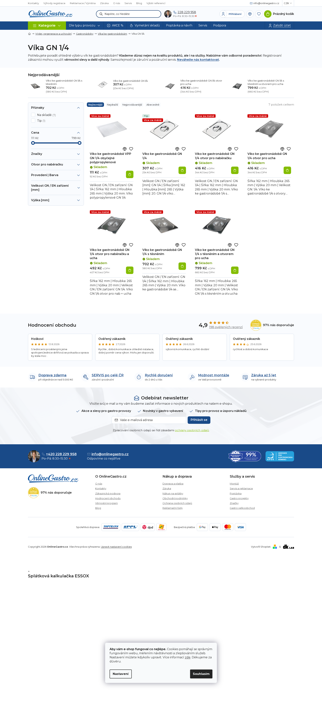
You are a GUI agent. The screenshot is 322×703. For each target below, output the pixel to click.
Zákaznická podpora (107, 493)
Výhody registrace (54, 3)
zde (187, 657)
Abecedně (152, 104)
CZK (286, 3)
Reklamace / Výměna (83, 3)
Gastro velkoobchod (242, 507)
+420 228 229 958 (61, 454)
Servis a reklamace (241, 488)
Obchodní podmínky (175, 498)
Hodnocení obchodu (108, 498)
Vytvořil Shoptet (261, 546)
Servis (128, 3)
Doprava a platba (172, 483)
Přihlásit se (199, 420)
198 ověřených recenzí (226, 327)
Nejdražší (112, 104)
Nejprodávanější (132, 104)
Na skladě (46, 115)
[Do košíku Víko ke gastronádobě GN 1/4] (182, 170)
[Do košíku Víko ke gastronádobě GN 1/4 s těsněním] (182, 266)
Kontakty (33, 3)
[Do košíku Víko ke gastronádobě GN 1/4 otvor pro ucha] (287, 170)
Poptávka (236, 493)
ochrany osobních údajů (192, 430)
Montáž (234, 483)
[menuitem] (85, 25)
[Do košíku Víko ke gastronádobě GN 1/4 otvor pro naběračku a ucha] (129, 270)
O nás (116, 3)
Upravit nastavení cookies (116, 546)
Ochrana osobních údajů (177, 503)
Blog (139, 3)
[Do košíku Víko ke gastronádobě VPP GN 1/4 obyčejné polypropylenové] (129, 174)
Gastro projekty (239, 498)
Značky (234, 503)
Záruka (104, 3)
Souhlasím (201, 674)
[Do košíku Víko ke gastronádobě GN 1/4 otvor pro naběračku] (235, 170)
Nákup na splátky (172, 493)
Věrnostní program (106, 503)
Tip (41, 121)
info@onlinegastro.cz (110, 454)
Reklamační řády (172, 507)
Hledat (101, 14)
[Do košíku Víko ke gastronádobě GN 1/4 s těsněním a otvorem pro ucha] (235, 270)
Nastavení (121, 674)
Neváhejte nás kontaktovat (198, 59)
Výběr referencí (155, 3)
